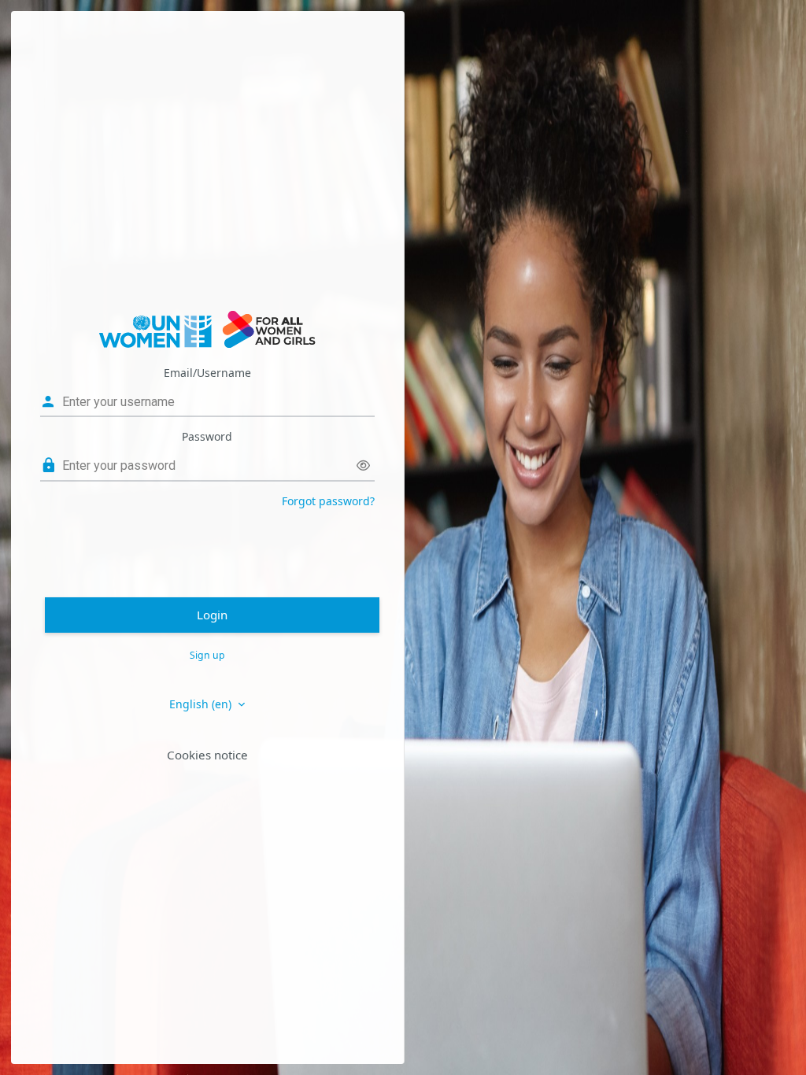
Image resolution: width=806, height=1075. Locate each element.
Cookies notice (207, 755)
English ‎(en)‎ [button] (202, 703)
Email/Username (207, 372)
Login (212, 614)
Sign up (207, 655)
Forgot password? (328, 500)
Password (207, 436)
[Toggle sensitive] (363, 465)
